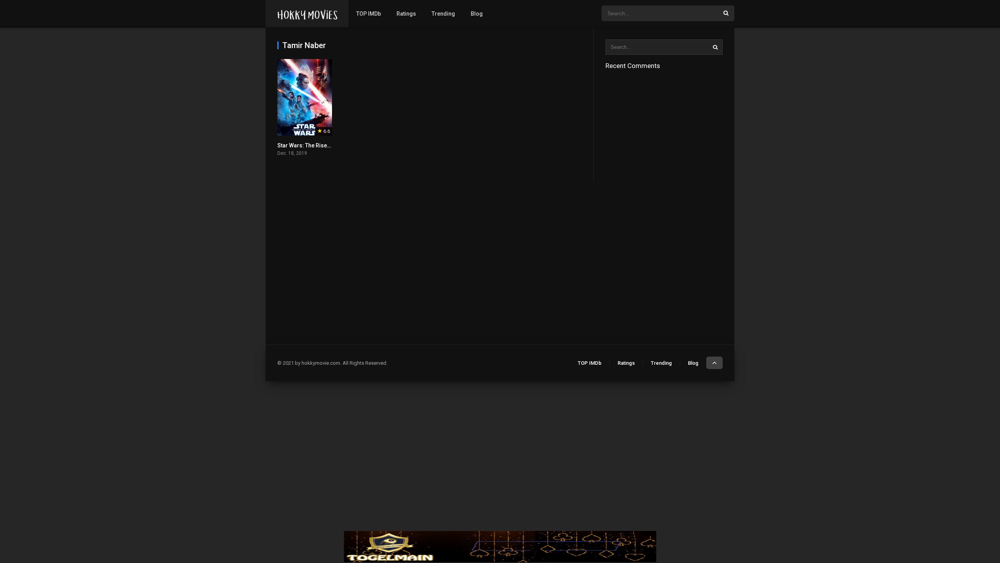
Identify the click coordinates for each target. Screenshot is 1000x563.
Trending (443, 14)
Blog (477, 14)
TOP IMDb (368, 14)
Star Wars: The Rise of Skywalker (319, 145)
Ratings (406, 14)
